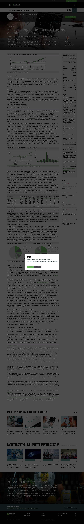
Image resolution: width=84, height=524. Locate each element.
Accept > (30, 266)
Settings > (37, 266)
